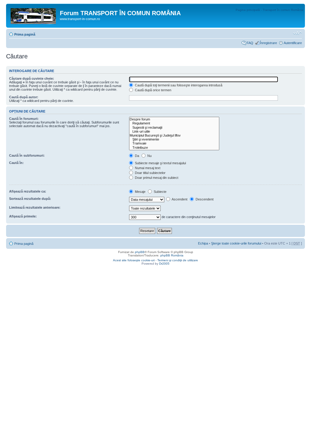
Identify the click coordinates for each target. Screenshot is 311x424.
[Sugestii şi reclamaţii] (174, 128)
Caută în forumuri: (24, 118)
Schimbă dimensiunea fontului (297, 33)
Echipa (203, 243)
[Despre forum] (174, 119)
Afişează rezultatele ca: (27, 191)
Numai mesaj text (147, 168)
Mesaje (139, 191)
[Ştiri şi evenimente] (174, 139)
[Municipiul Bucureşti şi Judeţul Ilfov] (174, 135)
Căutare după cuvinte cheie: (31, 78)
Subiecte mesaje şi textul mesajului (160, 163)
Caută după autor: (23, 97)
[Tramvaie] (174, 143)
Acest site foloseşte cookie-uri (134, 260)
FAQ (250, 43)
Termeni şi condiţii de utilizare (177, 260)
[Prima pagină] (34, 15)
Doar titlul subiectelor (150, 173)
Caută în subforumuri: (27, 155)
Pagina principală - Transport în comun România (269, 10)
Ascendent (179, 199)
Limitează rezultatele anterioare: (34, 207)
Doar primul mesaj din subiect (156, 177)
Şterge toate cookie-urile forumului (236, 243)
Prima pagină (24, 34)
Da (136, 156)
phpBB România (171, 255)
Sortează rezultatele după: (30, 198)
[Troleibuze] (174, 148)
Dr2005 (164, 263)
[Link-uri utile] (174, 132)
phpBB (140, 252)
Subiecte (159, 191)
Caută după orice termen (152, 90)
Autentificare (293, 43)
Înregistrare (268, 43)
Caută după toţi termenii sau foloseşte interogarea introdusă (178, 85)
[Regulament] (174, 123)
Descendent (204, 199)
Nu (149, 156)
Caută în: (16, 163)
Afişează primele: (23, 216)
